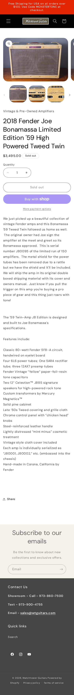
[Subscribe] (61, 569)
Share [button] (11, 499)
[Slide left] (4, 95)
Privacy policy (31, 682)
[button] (8, 21)
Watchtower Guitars (34, 678)
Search (13, 637)
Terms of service (54, 682)
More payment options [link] (37, 208)
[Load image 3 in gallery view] (55, 94)
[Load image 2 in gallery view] (37, 94)
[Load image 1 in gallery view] (18, 94)
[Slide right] (69, 95)
